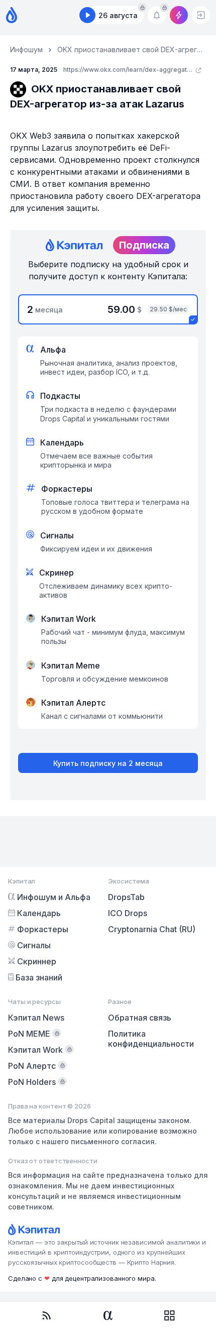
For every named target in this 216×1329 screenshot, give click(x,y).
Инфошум (26, 49)
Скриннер (36, 961)
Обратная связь (139, 1018)
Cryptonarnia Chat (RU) (151, 929)
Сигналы (34, 945)
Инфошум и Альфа (53, 897)
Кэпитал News (36, 1018)
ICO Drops (127, 913)
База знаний (39, 977)
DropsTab (126, 897)
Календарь (39, 913)
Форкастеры (42, 929)
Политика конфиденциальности (151, 1039)
